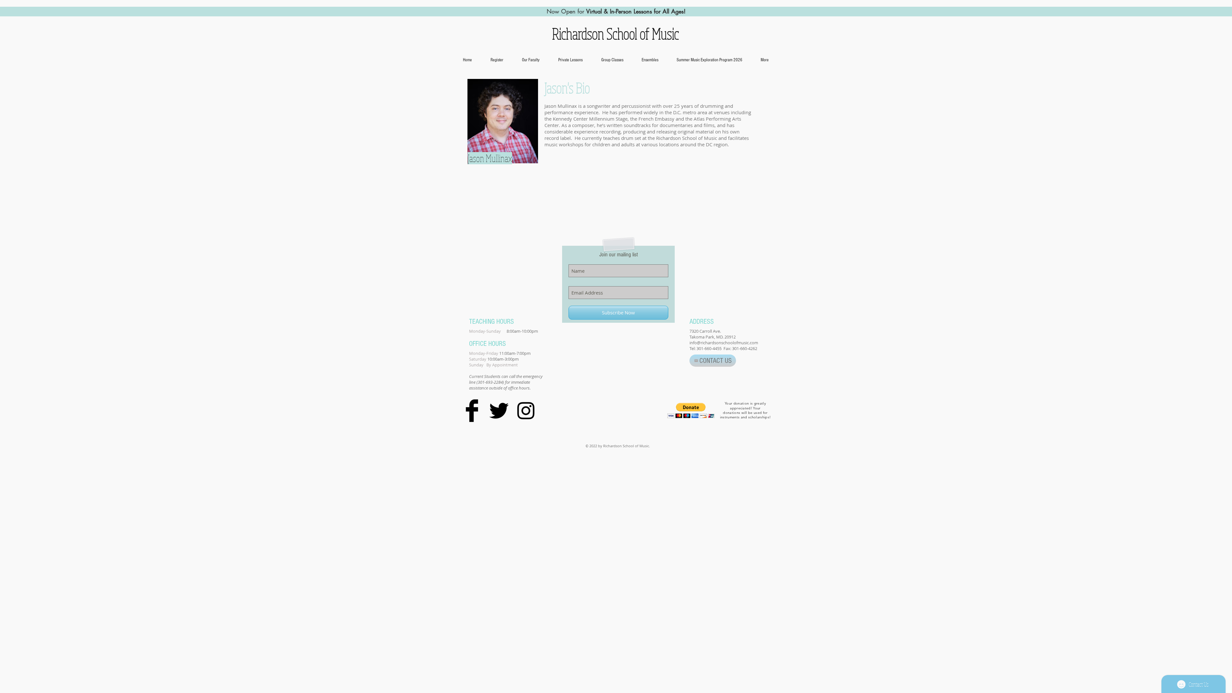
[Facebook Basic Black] (471, 410)
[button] (612, 60)
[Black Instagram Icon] (525, 410)
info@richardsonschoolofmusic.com (723, 343)
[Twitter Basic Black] (498, 410)
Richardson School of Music (614, 33)
